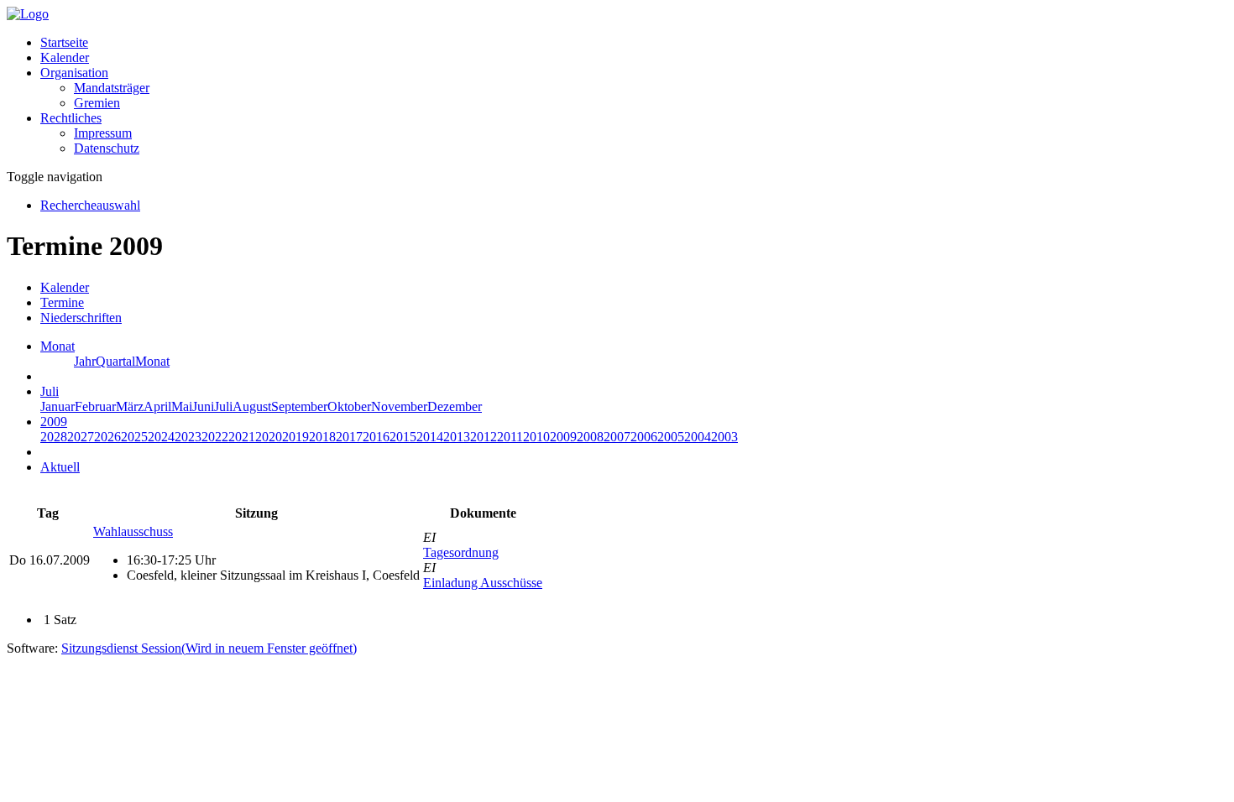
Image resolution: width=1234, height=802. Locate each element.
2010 (536, 437)
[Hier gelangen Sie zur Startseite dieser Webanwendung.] (28, 14)
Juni (203, 406)
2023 (188, 437)
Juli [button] (49, 391)
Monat (152, 361)
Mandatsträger (111, 88)
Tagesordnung (461, 552)
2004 (697, 437)
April (157, 406)
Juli (223, 406)
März (130, 406)
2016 (376, 437)
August (252, 406)
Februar (95, 406)
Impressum (103, 133)
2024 (161, 437)
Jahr (85, 361)
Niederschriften (81, 317)
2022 (214, 437)
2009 (563, 437)
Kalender (64, 57)
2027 (80, 437)
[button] (74, 72)
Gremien (97, 103)
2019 (295, 437)
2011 (510, 437)
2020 (268, 437)
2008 (590, 437)
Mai (181, 406)
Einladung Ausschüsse (482, 582)
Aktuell (60, 467)
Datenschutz (106, 148)
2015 (403, 437)
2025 (134, 437)
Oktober (349, 406)
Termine (62, 302)
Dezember (454, 406)
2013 (456, 437)
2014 (429, 437)
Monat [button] (57, 346)
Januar (57, 406)
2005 (670, 437)
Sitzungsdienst (209, 648)
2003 (724, 437)
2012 (483, 437)
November (399, 406)
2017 (349, 437)
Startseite (64, 42)
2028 (53, 437)
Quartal (115, 361)
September (299, 406)
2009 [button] (53, 421)
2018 (322, 437)
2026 (107, 437)
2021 (241, 437)
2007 (617, 437)
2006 (643, 437)
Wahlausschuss (133, 531)
